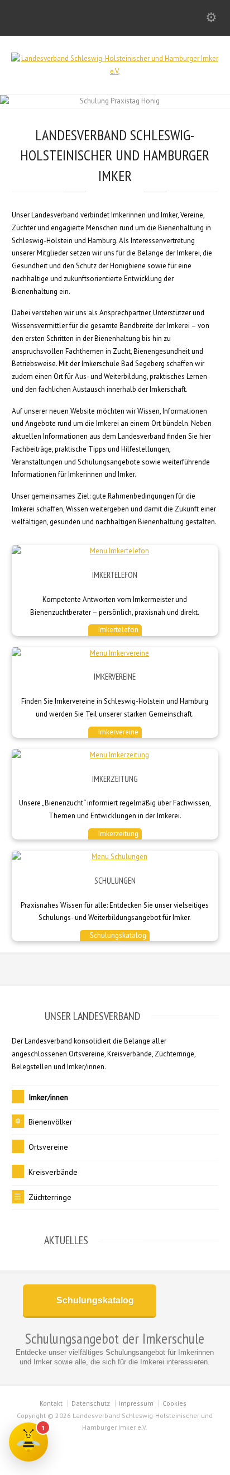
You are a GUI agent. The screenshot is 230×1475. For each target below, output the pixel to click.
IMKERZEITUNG (115, 779)
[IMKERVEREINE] (115, 653)
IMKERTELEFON (114, 575)
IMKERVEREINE (115, 676)
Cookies (174, 1403)
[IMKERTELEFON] (115, 551)
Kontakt (51, 1403)
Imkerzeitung (117, 833)
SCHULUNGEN (115, 880)
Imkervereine (117, 732)
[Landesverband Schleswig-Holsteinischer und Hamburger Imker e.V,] (115, 71)
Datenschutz (90, 1403)
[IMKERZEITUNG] (115, 755)
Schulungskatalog (117, 935)
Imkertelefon (117, 629)
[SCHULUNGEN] (115, 857)
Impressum (136, 1403)
